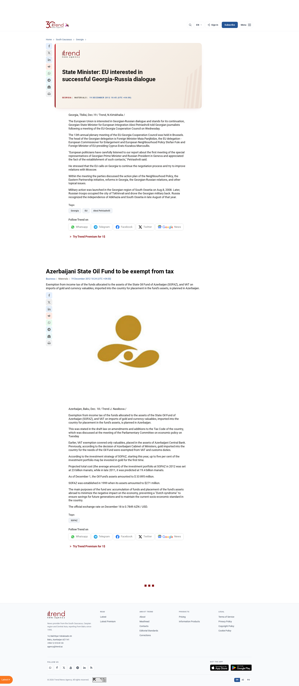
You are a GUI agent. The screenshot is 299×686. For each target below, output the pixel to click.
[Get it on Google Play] (241, 668)
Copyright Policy (226, 626)
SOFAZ (74, 520)
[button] (49, 46)
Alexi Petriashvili (101, 210)
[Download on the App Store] (219, 668)
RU (248, 680)
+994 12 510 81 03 (55, 643)
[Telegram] (77, 667)
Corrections (145, 635)
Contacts (144, 626)
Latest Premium (108, 621)
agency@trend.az (55, 646)
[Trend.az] (57, 24)
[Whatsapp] (50, 667)
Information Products (189, 621)
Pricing (182, 617)
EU (86, 210)
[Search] (190, 25)
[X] (64, 667)
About (142, 617)
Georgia (75, 210)
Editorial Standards (149, 630)
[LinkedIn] (84, 667)
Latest (103, 617)
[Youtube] (71, 667)
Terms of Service (226, 617)
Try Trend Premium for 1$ (88, 236)
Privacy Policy (225, 621)
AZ (243, 680)
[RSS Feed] (91, 667)
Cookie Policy (224, 630)
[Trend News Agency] (56, 615)
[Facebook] (57, 667)
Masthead (144, 621)
